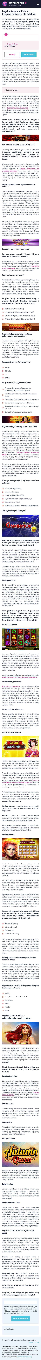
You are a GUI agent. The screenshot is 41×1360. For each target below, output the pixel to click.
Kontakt (31, 1342)
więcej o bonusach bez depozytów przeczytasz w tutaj (19, 677)
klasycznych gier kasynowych (17, 108)
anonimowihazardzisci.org (24, 1357)
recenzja (12, 54)
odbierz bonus (29, 54)
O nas (37, 1342)
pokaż (16, 90)
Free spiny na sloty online (11, 686)
